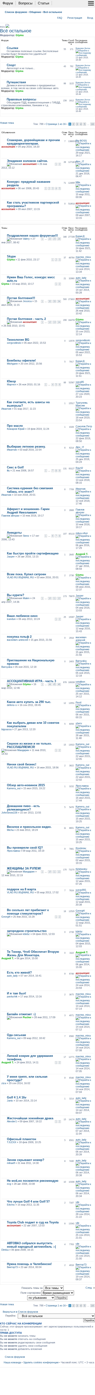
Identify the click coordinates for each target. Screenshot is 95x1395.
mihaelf (11, 1163)
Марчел (11, 384)
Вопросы (25, 3)
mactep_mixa (83, 257)
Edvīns (11, 1204)
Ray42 (79, 468)
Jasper (11, 556)
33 (54, 301)
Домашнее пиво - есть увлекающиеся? (23, 807)
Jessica (27, 301)
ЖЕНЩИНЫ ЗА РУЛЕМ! (24, 868)
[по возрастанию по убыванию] (47, 1297)
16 (92, 124)
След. (89, 1287)
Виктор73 (12, 1267)
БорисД (80, 236)
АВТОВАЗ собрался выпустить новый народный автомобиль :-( (31, 1244)
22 (50, 239)
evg (9, 1183)
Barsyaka (6, 666)
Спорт (11, 65)
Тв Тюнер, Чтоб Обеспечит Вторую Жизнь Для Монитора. (33, 953)
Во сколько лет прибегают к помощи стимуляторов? (28, 911)
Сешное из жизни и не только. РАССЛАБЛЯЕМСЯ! (29, 745)
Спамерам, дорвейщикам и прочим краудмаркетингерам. (33, 141)
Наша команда (12, 1362)
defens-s (12, 705)
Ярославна (82, 785)
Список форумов (16, 12)
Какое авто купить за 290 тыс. (29, 702)
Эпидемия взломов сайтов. (27, 161)
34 (59, 301)
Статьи (43, 3)
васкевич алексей (17, 639)
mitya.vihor (82, 533)
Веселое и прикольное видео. (29, 827)
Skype (11, 256)
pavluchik (12, 996)
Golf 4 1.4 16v (16, 1097)
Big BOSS (81, 140)
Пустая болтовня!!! (21, 298)
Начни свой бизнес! (21, 764)
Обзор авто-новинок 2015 (26, 785)
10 (50, 598)
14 (59, 322)
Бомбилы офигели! (21, 360)
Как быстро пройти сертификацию (33, 553)
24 (59, 239)
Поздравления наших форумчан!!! (32, 235)
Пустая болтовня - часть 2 (26, 319)
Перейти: (10, 1315)
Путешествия (16, 82)
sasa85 (80, 381)
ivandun (11, 619)
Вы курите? (15, 595)
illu (8, 470)
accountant (8, 146)
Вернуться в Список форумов (20, 1311)
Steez (26, 535)
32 (50, 301)
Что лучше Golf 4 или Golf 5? (28, 1201)
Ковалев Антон (83, 48)
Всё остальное (52, 12)
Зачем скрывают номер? (25, 1160)
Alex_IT (80, 161)
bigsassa (6, 729)
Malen (26, 598)
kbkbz (26, 934)
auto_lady (81, 277)
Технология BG (18, 339)
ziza (3, 1083)
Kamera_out (82, 744)
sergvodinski (14, 342)
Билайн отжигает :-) (21, 1014)
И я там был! (16, 993)
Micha (10, 830)
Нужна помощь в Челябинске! (29, 1264)
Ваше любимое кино (22, 616)
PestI (78, 702)
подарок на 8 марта (21, 889)
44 (50, 684)
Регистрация (74, 17)
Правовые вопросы (21, 99)
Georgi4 (5, 916)
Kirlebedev (81, 869)
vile (77, 1202)
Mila (78, 182)
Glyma (20, 35)
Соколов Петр (84, 426)
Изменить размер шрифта (90, 11)
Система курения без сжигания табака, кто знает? (30, 489)
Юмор (11, 381)
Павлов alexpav (10, 515)
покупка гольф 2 (19, 636)
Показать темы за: (32, 1288)
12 (50, 322)
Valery (26, 238)
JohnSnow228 (9, 812)
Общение (35, 12)
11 (54, 598)
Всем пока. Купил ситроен (26, 574)
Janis (10, 1100)
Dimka (5, 1249)
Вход (90, 17)
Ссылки (12, 48)
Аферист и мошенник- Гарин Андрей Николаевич (28, 510)
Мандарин (23, 750)
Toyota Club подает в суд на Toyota (33, 1222)
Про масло (15, 425)
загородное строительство (27, 931)
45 (54, 684)
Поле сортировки (31, 1292)
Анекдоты (14, 532)
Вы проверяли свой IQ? (25, 847)
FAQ (59, 17)
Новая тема (7, 122)
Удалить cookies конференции (41, 1362)
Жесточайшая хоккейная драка (30, 1118)
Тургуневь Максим (82, 404)
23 (54, 239)
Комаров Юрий (15, 428)
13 (54, 322)
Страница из (56, 124)
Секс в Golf (15, 467)
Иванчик (6, 408)
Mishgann (12, 363)
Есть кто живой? (19, 972)
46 (59, 684)
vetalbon (80, 681)
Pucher (27, 1017)
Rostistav (81, 848)
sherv (79, 723)
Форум (8, 3)
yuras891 (81, 889)
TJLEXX (11, 1142)
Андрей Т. (82, 554)
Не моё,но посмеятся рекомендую (32, 1180)
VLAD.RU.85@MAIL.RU (20, 577)
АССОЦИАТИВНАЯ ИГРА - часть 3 (31, 681)
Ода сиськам (16, 1035)
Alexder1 (12, 1121)
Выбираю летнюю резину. (26, 446)
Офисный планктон (21, 1139)
